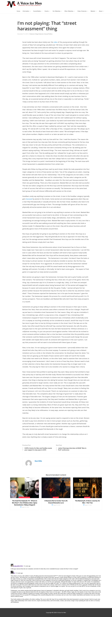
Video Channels (82, 11)
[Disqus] (56, 538)
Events (47, 11)
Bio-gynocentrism (24, 497)
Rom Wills (38, 461)
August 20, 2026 (25, 507)
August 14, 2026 (56, 505)
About (100, 11)
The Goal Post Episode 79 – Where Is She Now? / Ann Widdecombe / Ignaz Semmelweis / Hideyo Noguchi (24, 503)
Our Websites (56, 11)
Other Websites (68, 11)
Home (18, 11)
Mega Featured (39, 34)
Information (26, 11)
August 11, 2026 (88, 505)
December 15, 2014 (22, 34)
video (55, 42)
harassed (29, 199)
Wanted (93, 11)
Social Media (37, 11)
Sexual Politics (48, 34)
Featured (32, 34)
